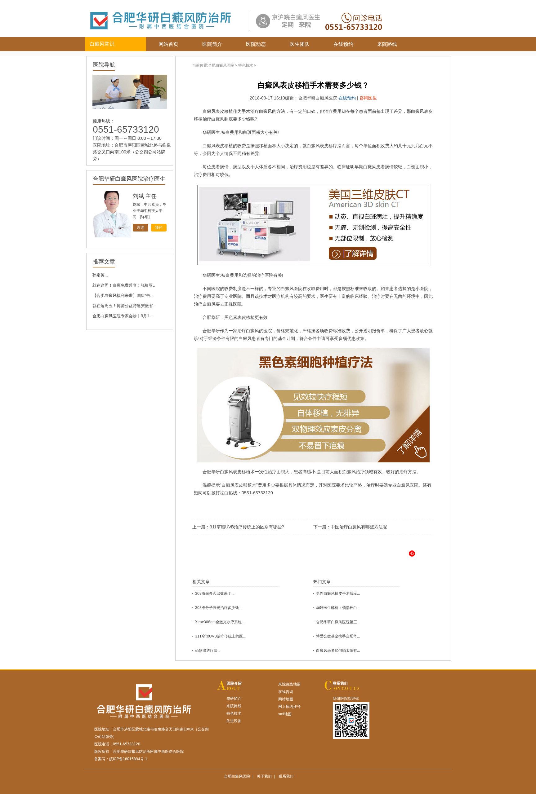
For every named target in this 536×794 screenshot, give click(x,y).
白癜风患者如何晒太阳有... (338, 650)
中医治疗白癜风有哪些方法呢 (359, 526)
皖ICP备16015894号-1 (128, 759)
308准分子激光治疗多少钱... (218, 608)
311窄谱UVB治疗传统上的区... (220, 636)
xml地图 (285, 714)
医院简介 (212, 44)
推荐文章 (104, 261)
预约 (159, 227)
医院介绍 (234, 683)
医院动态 (256, 44)
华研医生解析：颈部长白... (338, 608)
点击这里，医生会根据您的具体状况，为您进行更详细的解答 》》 (331, 558)
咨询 (140, 227)
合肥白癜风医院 (221, 65)
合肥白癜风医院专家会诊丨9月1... (122, 316)
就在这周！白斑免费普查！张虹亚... (124, 285)
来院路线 (387, 44)
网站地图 (285, 699)
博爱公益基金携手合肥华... (338, 636)
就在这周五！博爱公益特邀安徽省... (124, 305)
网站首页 (168, 44)
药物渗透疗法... (207, 650)
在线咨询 (285, 692)
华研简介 (233, 698)
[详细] (145, 217)
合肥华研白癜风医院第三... (338, 622)
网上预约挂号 (289, 706)
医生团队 (300, 44)
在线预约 (343, 44)
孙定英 (141, 196)
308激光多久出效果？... (214, 593)
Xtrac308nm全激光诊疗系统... (219, 622)
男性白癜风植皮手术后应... (338, 593)
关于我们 (264, 776)
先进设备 (233, 721)
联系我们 (340, 683)
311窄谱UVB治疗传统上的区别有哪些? (247, 526)
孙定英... (100, 275)
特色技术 (245, 65)
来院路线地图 (289, 684)
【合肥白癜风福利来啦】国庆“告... (123, 295)
